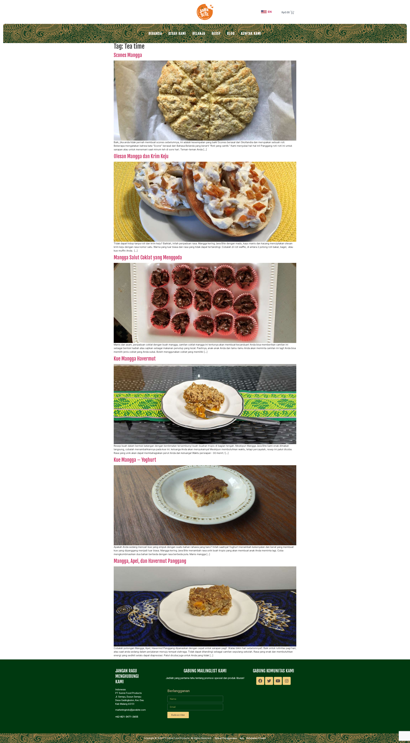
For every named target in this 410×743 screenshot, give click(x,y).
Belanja (199, 33)
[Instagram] (287, 681)
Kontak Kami (251, 33)
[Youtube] (278, 681)
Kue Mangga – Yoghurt (135, 460)
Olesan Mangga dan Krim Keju (141, 156)
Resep (216, 33)
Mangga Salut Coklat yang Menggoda (148, 257)
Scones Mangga (128, 55)
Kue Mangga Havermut (135, 359)
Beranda (155, 33)
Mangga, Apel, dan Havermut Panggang (150, 561)
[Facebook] (260, 681)
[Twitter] (269, 681)
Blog (231, 33)
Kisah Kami (177, 33)
